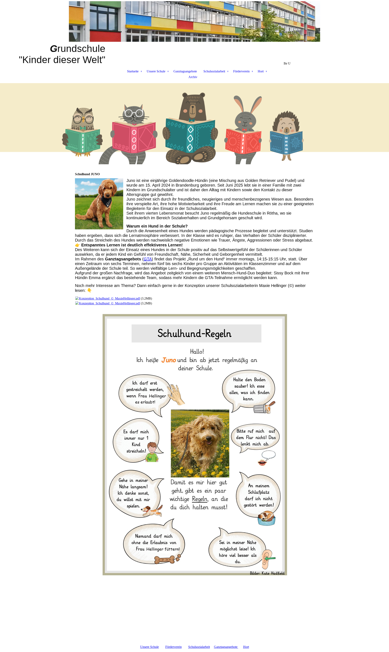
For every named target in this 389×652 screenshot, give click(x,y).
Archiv (192, 77)
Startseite (133, 71)
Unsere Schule (156, 71)
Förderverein (241, 71)
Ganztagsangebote (185, 71)
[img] (194, 21)
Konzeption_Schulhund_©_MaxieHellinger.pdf (109, 298)
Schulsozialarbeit (214, 71)
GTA (148, 259)
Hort (261, 71)
